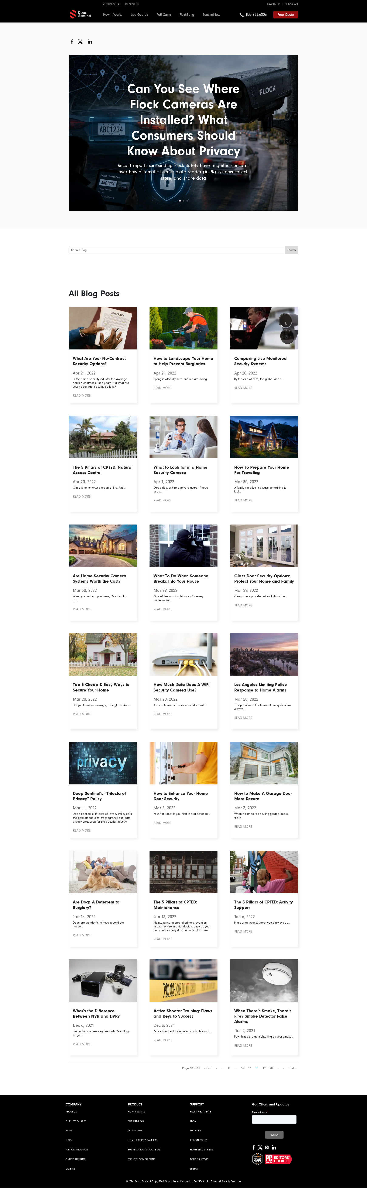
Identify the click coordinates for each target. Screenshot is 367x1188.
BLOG (69, 1140)
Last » (292, 1068)
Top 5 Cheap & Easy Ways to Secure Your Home (101, 687)
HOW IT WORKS (136, 1111)
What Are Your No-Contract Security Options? (99, 361)
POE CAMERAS (136, 1121)
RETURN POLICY (198, 1140)
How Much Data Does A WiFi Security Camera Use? (181, 687)
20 (271, 1068)
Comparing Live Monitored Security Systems (260, 361)
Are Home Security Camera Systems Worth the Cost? (99, 578)
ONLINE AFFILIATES (75, 1159)
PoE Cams (164, 15)
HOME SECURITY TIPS (201, 1149)
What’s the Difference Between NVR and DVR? (96, 1013)
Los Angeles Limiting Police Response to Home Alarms (260, 687)
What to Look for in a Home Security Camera (180, 470)
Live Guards (139, 15)
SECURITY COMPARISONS (141, 1159)
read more (81, 395)
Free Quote (286, 15)
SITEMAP (194, 1168)
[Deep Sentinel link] (80, 13)
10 (228, 1068)
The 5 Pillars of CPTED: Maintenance (175, 904)
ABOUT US (71, 1111)
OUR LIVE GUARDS (76, 1121)
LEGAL (193, 1121)
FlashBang (186, 15)
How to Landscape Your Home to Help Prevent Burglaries (183, 361)
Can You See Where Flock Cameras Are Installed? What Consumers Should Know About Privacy (183, 119)
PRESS (69, 1130)
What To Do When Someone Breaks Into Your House (181, 578)
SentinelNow (211, 15)
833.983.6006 (256, 15)
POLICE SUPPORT (199, 1159)
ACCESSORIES (135, 1130)
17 (249, 1068)
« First (208, 1068)
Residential (112, 4)
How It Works (112, 15)
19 (264, 1068)
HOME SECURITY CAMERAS (142, 1140)
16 (242, 1068)
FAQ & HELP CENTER (201, 1111)
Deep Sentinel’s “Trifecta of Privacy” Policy (99, 796)
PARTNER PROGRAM (77, 1149)
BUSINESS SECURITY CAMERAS (144, 1149)
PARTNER (273, 4)
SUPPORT (291, 4)
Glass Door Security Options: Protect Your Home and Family (264, 578)
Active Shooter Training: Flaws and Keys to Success (183, 1013)
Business (132, 4)
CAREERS (70, 1168)
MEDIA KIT (195, 1130)
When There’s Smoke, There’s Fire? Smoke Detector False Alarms (262, 1016)
